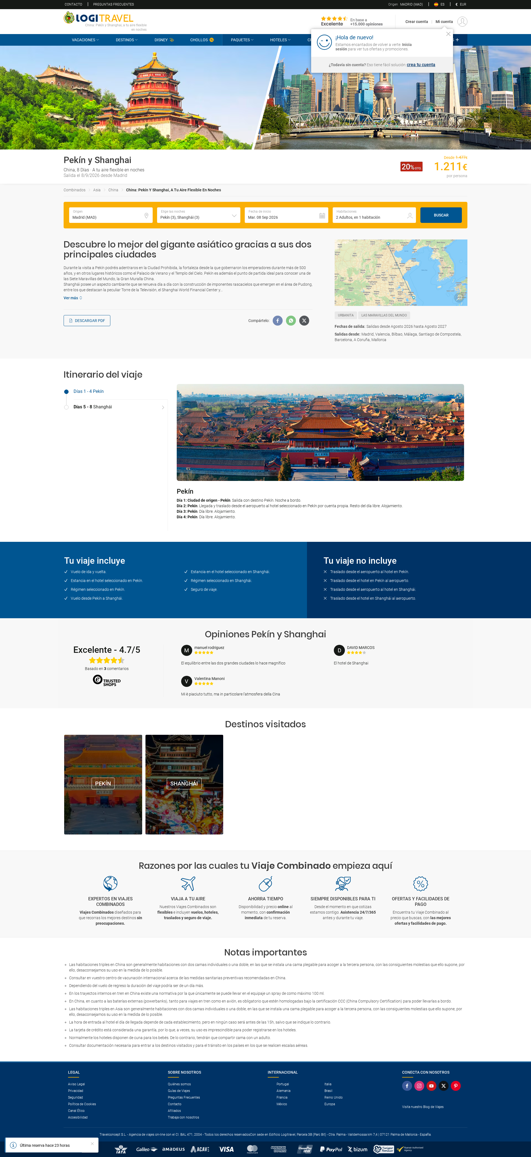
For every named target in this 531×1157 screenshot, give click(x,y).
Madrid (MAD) (405, 4)
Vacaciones (83, 40)
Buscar (441, 215)
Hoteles (278, 40)
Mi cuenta (444, 21)
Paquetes (240, 40)
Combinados (74, 190)
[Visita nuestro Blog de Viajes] (432, 1116)
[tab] (116, 392)
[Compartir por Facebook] (278, 321)
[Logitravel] (352, 22)
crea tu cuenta (421, 64)
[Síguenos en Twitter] (445, 1086)
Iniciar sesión (431, 42)
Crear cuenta (416, 21)
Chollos (199, 40)
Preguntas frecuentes (113, 4)
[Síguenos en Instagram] (420, 1086)
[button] (199, 215)
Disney (161, 40)
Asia (97, 190)
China (113, 190)
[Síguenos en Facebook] (408, 1086)
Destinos (125, 40)
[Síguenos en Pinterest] (457, 1086)
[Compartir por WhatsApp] (291, 321)
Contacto (73, 4)
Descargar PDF (90, 320)
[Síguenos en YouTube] (432, 1086)
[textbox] (111, 215)
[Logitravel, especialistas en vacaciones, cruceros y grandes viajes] (105, 17)
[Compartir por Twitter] (304, 321)
